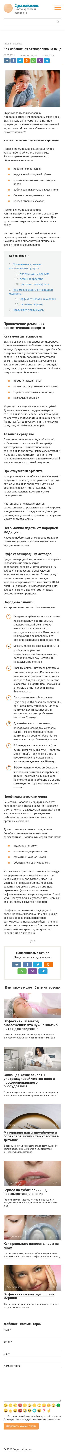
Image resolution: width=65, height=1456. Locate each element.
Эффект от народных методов (38, 299)
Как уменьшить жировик (34, 273)
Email (8, 1341)
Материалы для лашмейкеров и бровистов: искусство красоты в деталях (31, 1136)
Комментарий (12, 1365)
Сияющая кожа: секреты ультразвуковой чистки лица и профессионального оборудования (29, 1080)
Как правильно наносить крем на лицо (31, 1246)
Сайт (7, 1353)
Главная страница (13, 43)
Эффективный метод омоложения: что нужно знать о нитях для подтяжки (31, 1025)
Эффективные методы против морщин (29, 1296)
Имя (7, 1329)
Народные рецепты (31, 304)
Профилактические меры (28, 310)
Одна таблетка (26, 5)
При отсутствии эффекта (34, 284)
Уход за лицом (29, 55)
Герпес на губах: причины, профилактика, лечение (25, 1192)
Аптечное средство (31, 278)
